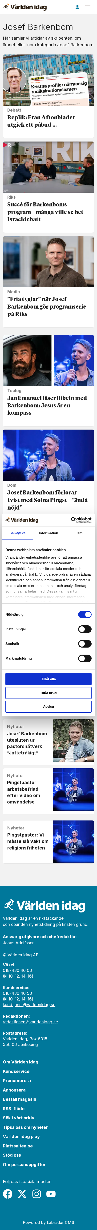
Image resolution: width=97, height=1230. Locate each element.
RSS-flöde (13, 1108)
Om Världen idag (20, 1061)
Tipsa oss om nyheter (25, 1127)
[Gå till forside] (25, 7)
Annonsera (14, 1089)
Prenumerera (17, 1080)
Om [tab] (79, 533)
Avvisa (48, 707)
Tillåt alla (48, 679)
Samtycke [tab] (17, 533)
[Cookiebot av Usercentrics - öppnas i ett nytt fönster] (71, 520)
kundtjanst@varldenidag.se (29, 1004)
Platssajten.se (18, 1145)
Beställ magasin (19, 1099)
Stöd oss (12, 1155)
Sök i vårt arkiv (18, 1117)
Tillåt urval (48, 693)
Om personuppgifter (24, 1164)
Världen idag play (21, 1136)
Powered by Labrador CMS (48, 1222)
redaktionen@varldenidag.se (30, 1021)
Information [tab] (48, 533)
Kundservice (16, 1071)
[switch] (85, 629)
